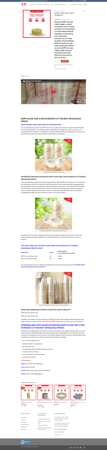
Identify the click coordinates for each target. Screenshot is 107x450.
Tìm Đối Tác (23, 419)
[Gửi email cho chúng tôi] (80, 0)
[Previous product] (85, 11)
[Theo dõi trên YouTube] (85, 0)
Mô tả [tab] (22, 76)
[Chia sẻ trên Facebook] (56, 69)
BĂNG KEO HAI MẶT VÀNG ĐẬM (60, 402)
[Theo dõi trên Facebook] (79, 0)
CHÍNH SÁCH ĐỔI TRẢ (43, 425)
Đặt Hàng (65, 61)
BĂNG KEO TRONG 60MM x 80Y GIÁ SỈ (44, 403)
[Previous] (21, 398)
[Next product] (83, 11)
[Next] (86, 398)
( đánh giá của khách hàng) (65, 19)
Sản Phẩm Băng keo (25, 424)
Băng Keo (63, 11)
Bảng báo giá (23, 429)
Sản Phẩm (40, 4)
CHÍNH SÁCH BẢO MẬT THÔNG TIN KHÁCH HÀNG (45, 428)
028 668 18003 (62, 429)
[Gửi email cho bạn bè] (60, 69)
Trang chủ (57, 11)
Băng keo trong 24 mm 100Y (26, 402)
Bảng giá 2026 (63, 4)
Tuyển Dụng (23, 422)
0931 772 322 (61, 432)
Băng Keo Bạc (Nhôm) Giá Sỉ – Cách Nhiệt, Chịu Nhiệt (77, 403)
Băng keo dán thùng (65, 64)
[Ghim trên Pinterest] (62, 69)
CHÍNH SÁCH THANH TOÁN (44, 419)
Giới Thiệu (23, 417)
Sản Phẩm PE (24, 427)
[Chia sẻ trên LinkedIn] (64, 69)
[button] (75, 1)
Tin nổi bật (56, 4)
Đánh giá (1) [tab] (27, 76)
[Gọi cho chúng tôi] (81, 0)
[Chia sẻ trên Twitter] (58, 69)
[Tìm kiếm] (29, 4)
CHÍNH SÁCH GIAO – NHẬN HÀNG (44, 422)
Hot (52, 4)
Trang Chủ (33, 4)
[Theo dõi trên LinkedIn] (84, 0)
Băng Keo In (46, 4)
